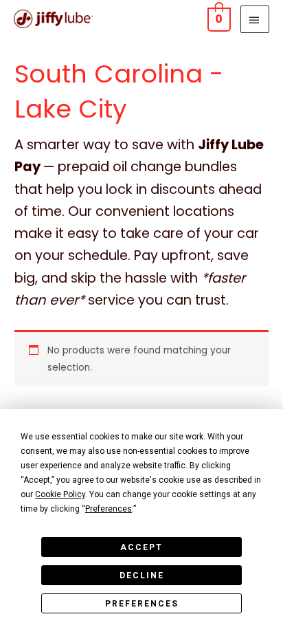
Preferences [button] (108, 509)
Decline (142, 575)
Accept (141, 547)
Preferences (142, 604)
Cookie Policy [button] (60, 494)
